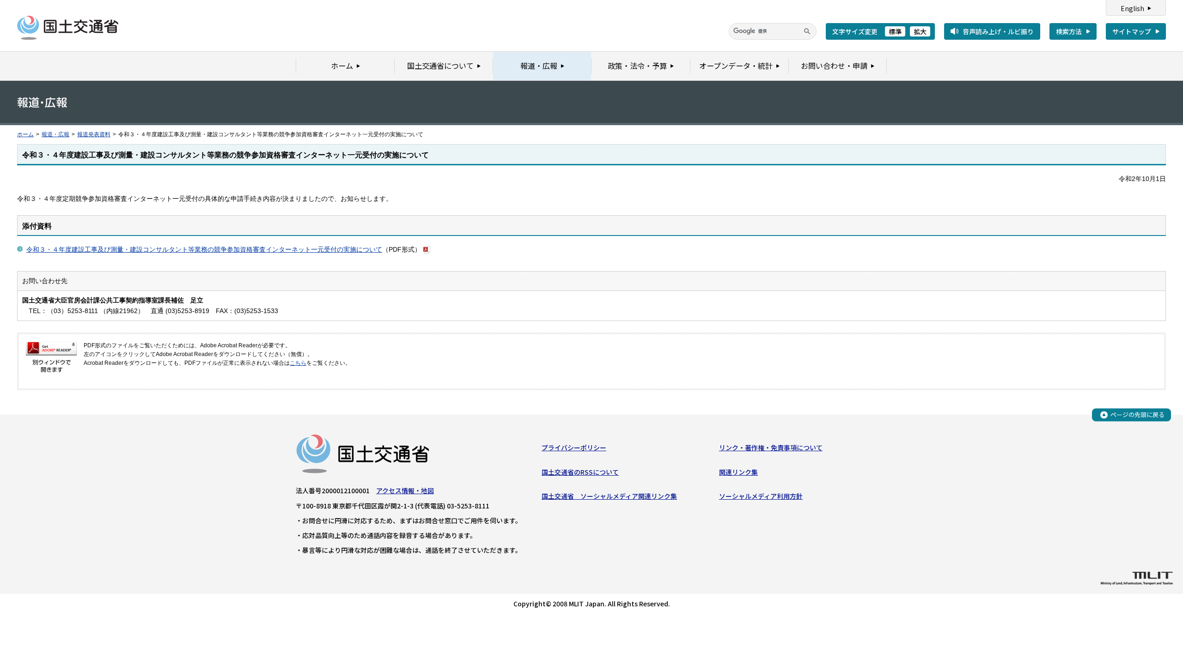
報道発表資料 (93, 134)
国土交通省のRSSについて (580, 472)
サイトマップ (1131, 31)
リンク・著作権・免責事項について (771, 447)
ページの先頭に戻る (1137, 414)
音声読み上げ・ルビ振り (998, 31)
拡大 (920, 31)
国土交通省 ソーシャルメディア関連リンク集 (609, 496)
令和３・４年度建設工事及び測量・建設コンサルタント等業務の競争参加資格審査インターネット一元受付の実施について (204, 249)
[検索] (807, 31)
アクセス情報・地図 (405, 490)
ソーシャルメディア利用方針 (761, 496)
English (1132, 8)
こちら (298, 363)
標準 (895, 31)
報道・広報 (55, 134)
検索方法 (1069, 31)
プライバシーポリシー (574, 447)
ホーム (25, 134)
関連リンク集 (738, 472)
